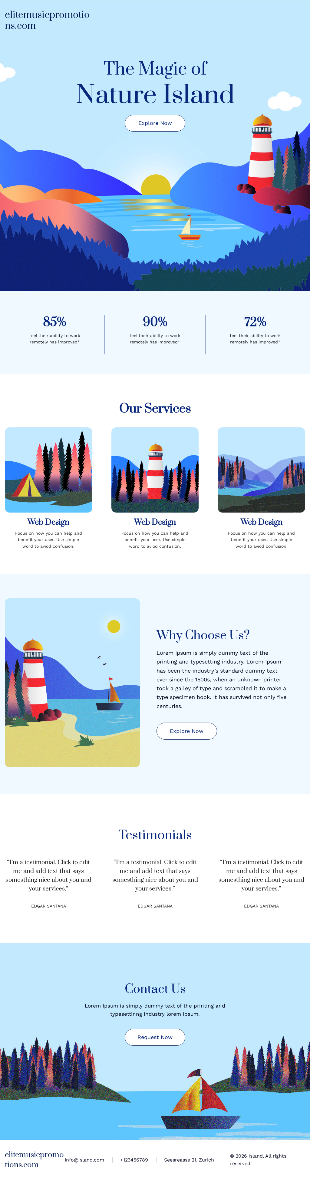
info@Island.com (84, 1160)
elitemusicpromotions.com (47, 20)
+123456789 (134, 1160)
